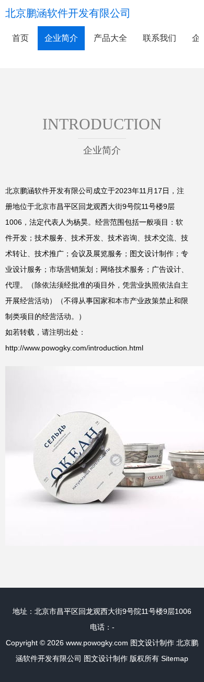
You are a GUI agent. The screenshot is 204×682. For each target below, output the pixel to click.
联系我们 (159, 38)
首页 (20, 38)
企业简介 (61, 38)
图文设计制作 (152, 643)
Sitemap (174, 658)
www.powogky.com (97, 643)
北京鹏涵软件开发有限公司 (68, 13)
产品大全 (110, 38)
